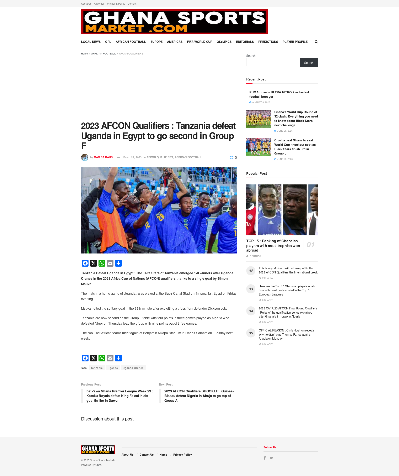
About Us (86, 3)
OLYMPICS (224, 42)
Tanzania (97, 368)
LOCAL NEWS (91, 42)
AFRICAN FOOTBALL (131, 42)
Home (84, 53)
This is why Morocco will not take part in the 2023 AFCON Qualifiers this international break (288, 270)
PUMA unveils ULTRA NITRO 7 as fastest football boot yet (279, 94)
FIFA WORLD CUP (199, 42)
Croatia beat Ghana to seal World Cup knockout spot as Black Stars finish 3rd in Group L (295, 147)
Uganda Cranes (133, 368)
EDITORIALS (245, 42)
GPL (108, 42)
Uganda (113, 368)
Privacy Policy (182, 454)
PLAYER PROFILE (295, 42)
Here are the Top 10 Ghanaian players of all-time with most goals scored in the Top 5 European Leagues (287, 290)
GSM (98, 464)
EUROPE (156, 42)
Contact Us (147, 454)
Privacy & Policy (116, 3)
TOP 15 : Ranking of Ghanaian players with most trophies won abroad (273, 245)
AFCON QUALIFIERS (131, 53)
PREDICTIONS (268, 42)
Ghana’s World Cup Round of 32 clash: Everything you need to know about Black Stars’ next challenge (296, 118)
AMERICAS (174, 42)
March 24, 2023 (132, 157)
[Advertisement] (159, 87)
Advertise (99, 3)
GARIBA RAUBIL (104, 157)
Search (251, 55)
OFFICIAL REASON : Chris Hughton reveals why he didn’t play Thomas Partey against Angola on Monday (286, 334)
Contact (132, 3)
